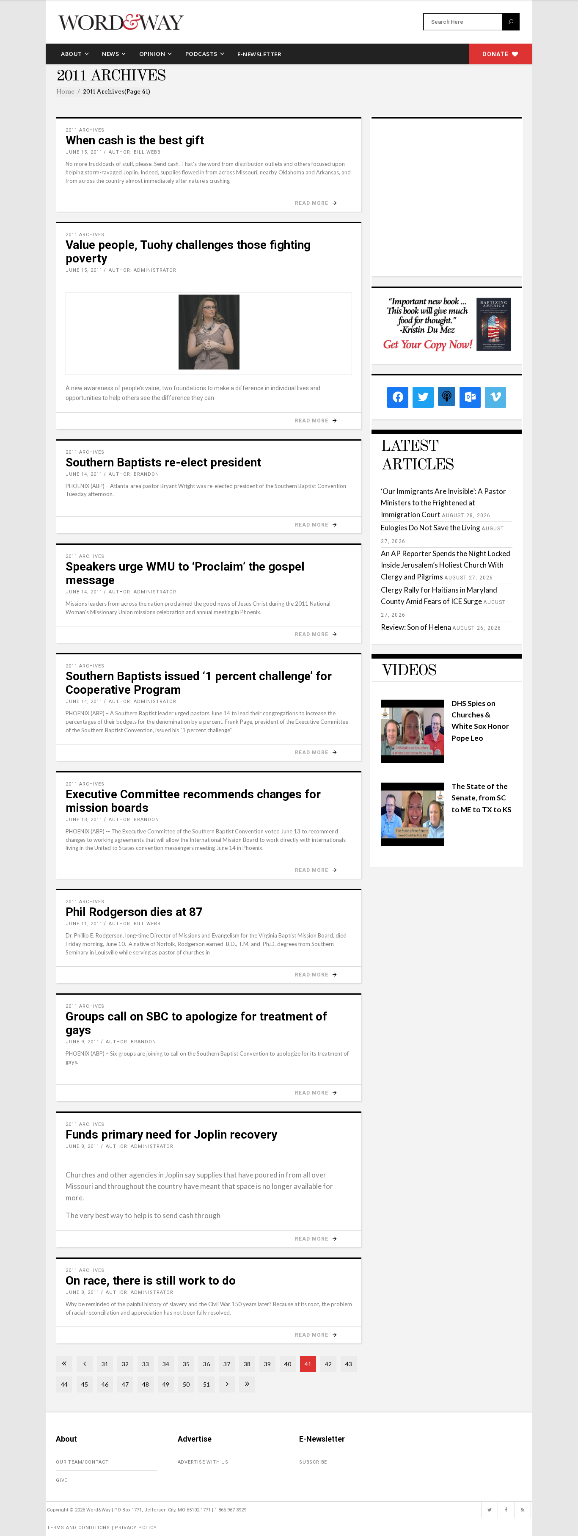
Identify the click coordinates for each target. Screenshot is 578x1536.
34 (165, 1364)
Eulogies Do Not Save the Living (430, 527)
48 (145, 1384)
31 (105, 1364)
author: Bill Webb (135, 152)
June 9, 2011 (82, 1042)
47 (125, 1384)
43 (348, 1364)
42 (328, 1364)
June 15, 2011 (84, 152)
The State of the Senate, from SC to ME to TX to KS (481, 798)
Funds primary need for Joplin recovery (171, 1135)
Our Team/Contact (82, 1462)
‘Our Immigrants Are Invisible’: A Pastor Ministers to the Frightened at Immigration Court (443, 502)
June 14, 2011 (84, 474)
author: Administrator (142, 270)
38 (247, 1364)
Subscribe (313, 1462)
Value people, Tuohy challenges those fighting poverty (188, 251)
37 (226, 1364)
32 (125, 1364)
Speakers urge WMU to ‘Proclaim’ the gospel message (185, 573)
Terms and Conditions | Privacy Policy (102, 1527)
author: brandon (134, 474)
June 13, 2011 (84, 819)
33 (145, 1364)
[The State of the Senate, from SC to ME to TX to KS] (412, 843)
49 (165, 1384)
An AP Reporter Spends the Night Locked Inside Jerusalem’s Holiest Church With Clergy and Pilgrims (445, 565)
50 (186, 1384)
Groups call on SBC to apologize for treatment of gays (196, 1023)
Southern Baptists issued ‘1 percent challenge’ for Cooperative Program (199, 683)
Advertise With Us (203, 1462)
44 (64, 1384)
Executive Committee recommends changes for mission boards (193, 801)
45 (84, 1384)
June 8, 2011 (82, 1146)
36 (206, 1364)
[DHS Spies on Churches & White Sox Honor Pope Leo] (412, 760)
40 (287, 1364)
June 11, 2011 (84, 924)
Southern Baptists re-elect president (163, 462)
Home (65, 91)
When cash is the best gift (135, 140)
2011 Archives (85, 130)
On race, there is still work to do (151, 1281)
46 (105, 1384)
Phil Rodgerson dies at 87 (134, 912)
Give (61, 1480)
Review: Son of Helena (416, 627)
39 (267, 1364)
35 (186, 1364)
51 (206, 1384)
